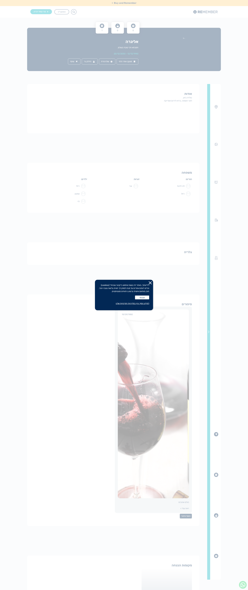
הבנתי (142, 297)
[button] (150, 283)
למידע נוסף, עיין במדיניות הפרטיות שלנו (132, 303)
